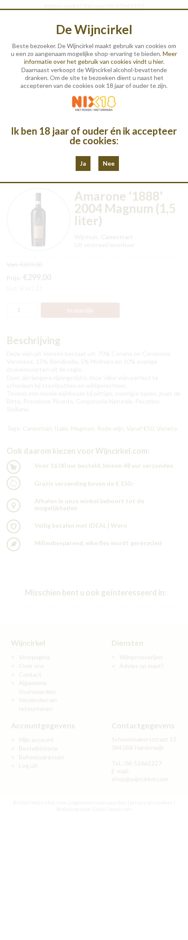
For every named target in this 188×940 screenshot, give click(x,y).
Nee (109, 163)
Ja (83, 163)
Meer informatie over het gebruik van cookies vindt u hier (101, 57)
